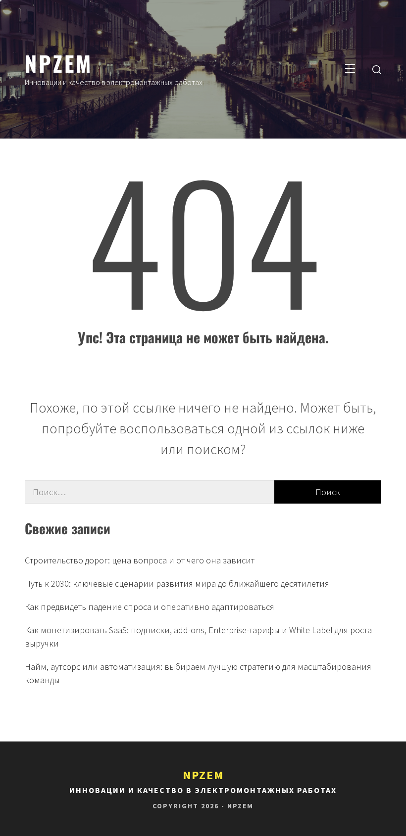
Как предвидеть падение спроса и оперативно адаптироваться (149, 606)
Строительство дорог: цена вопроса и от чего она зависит (139, 560)
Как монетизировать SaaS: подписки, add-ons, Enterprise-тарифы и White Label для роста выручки (198, 636)
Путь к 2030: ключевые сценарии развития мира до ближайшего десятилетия (177, 583)
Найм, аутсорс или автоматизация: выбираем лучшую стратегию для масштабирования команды (198, 673)
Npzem (59, 63)
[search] (376, 69)
